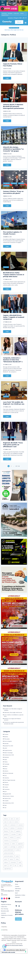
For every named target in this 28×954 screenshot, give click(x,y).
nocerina (6, 840)
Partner (22, 13)
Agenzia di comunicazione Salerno (14, 945)
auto (12, 818)
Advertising (4, 13)
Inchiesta (6, 771)
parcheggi (12, 846)
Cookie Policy (4, 929)
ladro (19, 834)
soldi (20, 862)
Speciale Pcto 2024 (8, 745)
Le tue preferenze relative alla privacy (15, 950)
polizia (18, 850)
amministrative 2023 (9, 803)
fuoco (12, 831)
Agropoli (6, 185)
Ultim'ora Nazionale (8, 773)
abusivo (6, 818)
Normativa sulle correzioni (5, 912)
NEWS (12, 837)
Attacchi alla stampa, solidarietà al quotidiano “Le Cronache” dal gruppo (13, 149)
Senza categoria (8, 741)
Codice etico (16, 13)
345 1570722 (4, 895)
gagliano (18, 831)
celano (5, 825)
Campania (6, 784)
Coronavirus (6, 789)
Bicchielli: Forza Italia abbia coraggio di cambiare (13, 709)
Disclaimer (10, 13)
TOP (11, 865)
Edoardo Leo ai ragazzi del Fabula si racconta (12, 719)
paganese (20, 843)
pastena (20, 846)
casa (5, 822)
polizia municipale (8, 853)
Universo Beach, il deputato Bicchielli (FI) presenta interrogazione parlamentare (13, 106)
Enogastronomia (8, 750)
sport (5, 865)
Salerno (5, 766)
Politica (13, 58)
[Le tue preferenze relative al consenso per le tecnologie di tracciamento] (25, 951)
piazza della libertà (9, 850)
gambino (6, 834)
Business (6, 736)
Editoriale (6, 743)
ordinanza (6, 843)
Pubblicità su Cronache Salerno (7, 916)
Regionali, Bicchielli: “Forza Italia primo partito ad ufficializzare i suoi (13, 444)
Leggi (7, 78)
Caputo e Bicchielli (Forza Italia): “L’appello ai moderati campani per (13, 317)
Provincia (13, 183)
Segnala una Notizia (6, 904)
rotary (17, 859)
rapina (11, 859)
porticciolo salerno (8, 856)
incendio (13, 834)
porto (17, 856)
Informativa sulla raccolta (8, 952)
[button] (25, 22)
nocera (18, 837)
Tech (5, 807)
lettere (5, 837)
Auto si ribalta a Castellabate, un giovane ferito (14, 30)
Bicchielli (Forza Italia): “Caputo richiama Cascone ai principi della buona (13, 274)
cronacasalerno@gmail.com (7, 890)
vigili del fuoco (7, 868)
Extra (5, 775)
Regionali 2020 (7, 794)
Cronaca (6, 787)
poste (5, 859)
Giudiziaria (6, 757)
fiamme (6, 831)
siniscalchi (13, 862)
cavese (16, 822)
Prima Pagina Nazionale (9, 780)
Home (16, 884)
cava (10, 822)
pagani (6, 846)
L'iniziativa (6, 778)
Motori (5, 768)
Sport (5, 791)
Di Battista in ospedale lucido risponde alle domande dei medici (14, 723)
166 (16, 466)
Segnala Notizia (5, 15)
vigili (20, 865)
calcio (17, 818)
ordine (13, 843)
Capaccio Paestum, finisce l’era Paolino (12, 65)
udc (15, 865)
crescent (20, 825)
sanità (5, 748)
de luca (6, 828)
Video (5, 805)
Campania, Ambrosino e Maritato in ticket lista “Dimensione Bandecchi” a (12, 360)
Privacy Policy (4, 926)
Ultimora (6, 58)
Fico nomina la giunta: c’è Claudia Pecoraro (12, 233)
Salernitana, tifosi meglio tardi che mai (13, 712)
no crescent (14, 840)
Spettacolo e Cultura (9, 796)
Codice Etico (4, 906)
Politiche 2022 (7, 798)
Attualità (6, 183)
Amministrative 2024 (9, 755)
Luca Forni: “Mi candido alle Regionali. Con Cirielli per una (13, 403)
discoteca (19, 828)
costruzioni (13, 825)
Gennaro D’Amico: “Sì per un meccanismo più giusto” (13, 192)
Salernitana (18, 888)
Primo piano (7, 739)
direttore (12, 828)
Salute (5, 759)
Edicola (18, 919)
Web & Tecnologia (8, 752)
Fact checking (4, 908)
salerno (6, 862)
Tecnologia (6, 764)
